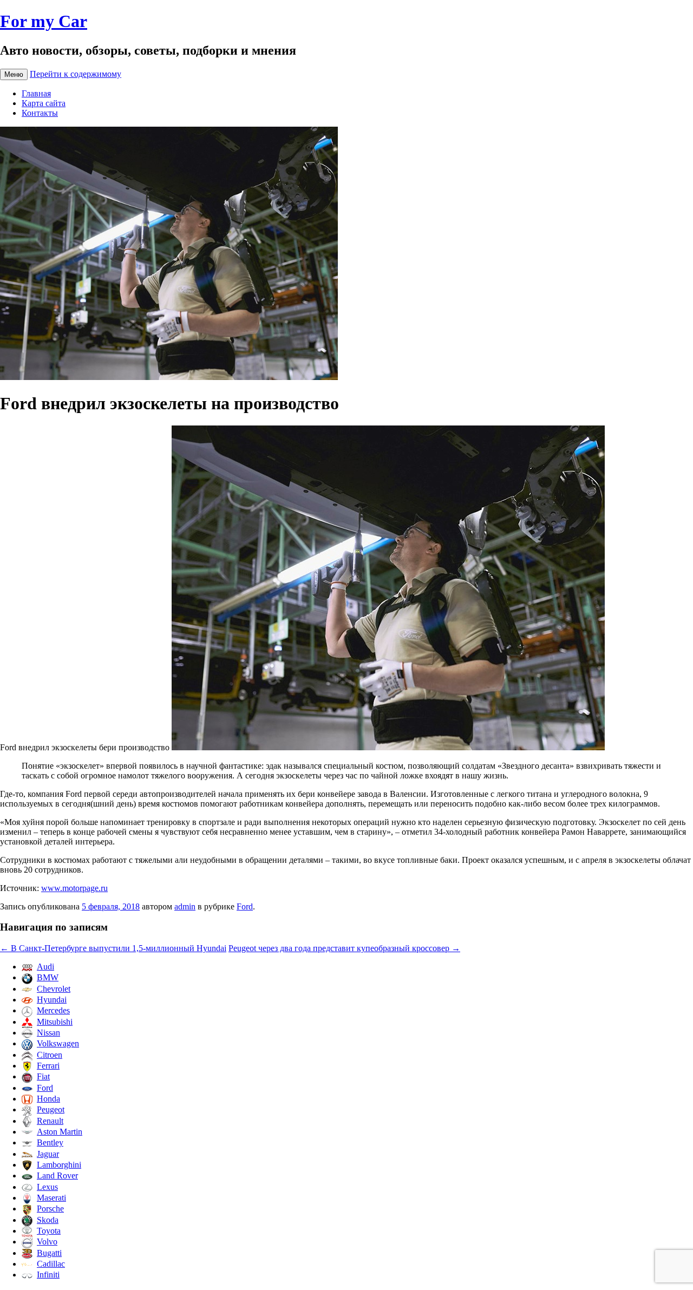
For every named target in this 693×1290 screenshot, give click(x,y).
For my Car (43, 21)
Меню (13, 74)
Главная (36, 93)
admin (184, 906)
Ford (245, 906)
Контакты (40, 112)
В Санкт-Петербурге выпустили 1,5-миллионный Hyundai (113, 948)
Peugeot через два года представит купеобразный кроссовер (344, 948)
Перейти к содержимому (75, 73)
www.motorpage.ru (74, 888)
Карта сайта (44, 103)
